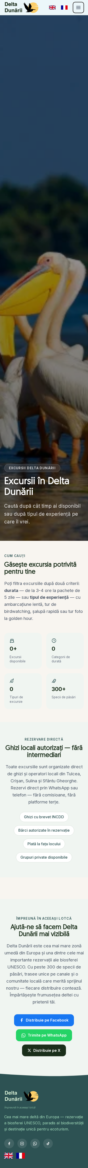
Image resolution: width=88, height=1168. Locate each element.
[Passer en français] (64, 7)
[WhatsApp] (35, 1143)
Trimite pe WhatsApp (47, 1035)
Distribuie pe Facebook (47, 1020)
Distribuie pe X (47, 1050)
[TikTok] (48, 1143)
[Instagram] (22, 1143)
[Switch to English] (52, 7)
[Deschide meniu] (78, 7)
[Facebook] (9, 1143)
